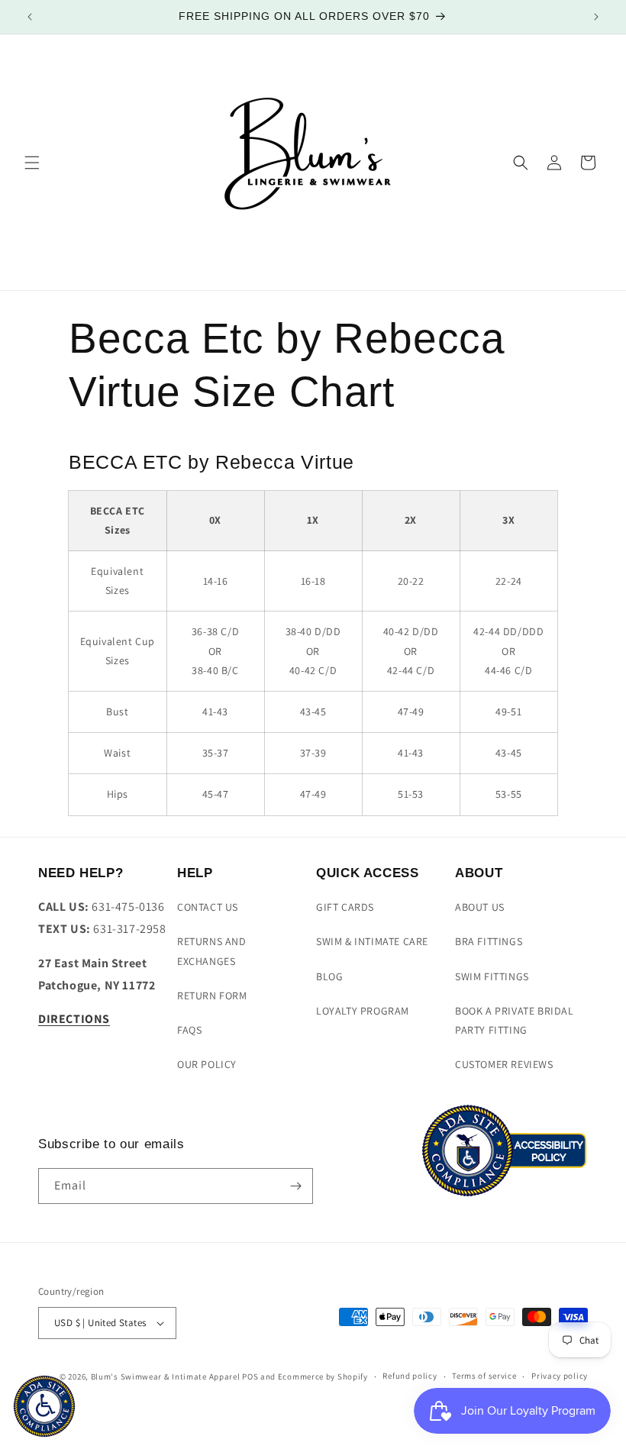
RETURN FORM (212, 995)
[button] (32, 162)
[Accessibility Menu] (44, 1406)
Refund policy (409, 1375)
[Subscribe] (295, 1186)
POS (250, 1376)
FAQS (189, 1030)
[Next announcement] (596, 17)
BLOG (329, 976)
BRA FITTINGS (488, 941)
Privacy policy (559, 1375)
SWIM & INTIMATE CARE (372, 941)
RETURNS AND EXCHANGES (212, 950)
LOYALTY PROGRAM (362, 1011)
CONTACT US (207, 907)
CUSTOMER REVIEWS (504, 1064)
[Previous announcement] (30, 17)
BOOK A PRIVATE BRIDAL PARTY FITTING (514, 1020)
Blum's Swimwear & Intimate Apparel (165, 1376)
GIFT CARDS (345, 907)
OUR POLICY (207, 1064)
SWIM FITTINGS (492, 976)
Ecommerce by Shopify (323, 1376)
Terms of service (484, 1375)
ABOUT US (480, 907)
